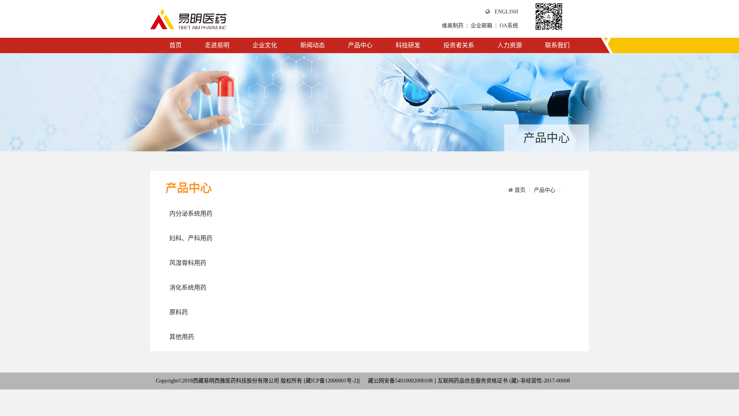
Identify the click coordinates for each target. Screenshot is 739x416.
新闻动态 (312, 45)
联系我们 (557, 45)
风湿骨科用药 (187, 263)
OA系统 (509, 26)
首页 (175, 45)
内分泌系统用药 (190, 213)
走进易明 (217, 45)
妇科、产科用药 (190, 238)
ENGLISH (506, 12)
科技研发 (408, 45)
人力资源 (509, 45)
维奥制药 (452, 26)
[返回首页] (188, 18)
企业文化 (264, 45)
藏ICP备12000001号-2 (331, 381)
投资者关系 (458, 45)
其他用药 (181, 337)
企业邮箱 (481, 26)
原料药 (178, 312)
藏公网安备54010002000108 (399, 381)
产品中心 (360, 45)
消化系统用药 (187, 287)
